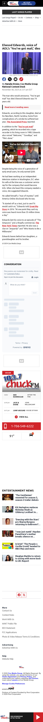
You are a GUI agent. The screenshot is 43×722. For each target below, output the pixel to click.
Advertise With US (9, 21)
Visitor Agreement (9, 677)
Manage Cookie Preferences (13, 684)
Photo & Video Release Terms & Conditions (21, 637)
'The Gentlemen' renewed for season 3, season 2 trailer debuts (27, 497)
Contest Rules (8, 615)
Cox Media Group (15, 673)
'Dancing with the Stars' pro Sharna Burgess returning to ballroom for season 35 (27, 522)
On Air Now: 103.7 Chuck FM (21, 387)
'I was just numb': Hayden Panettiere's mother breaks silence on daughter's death (27, 534)
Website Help (7, 659)
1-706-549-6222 (22, 426)
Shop (37, 18)
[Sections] (4, 3)
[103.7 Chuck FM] (21, 3)
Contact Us (7, 611)
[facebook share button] (4, 79)
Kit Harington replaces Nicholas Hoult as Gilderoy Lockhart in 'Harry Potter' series (26, 509)
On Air (20, 18)
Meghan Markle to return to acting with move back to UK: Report (28, 558)
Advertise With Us (10, 648)
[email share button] (15, 79)
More (20, 21)
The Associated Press (17, 122)
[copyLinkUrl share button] (21, 79)
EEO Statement (8, 628)
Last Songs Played (9, 18)
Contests (29, 18)
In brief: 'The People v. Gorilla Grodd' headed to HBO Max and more (27, 546)
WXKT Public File (9, 624)
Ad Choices (33, 678)
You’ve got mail (26, 127)
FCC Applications (9, 632)
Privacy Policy (26, 677)
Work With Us (8, 619)
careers (15, 680)
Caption (34, 71)
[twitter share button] (10, 79)
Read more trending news (17, 107)
